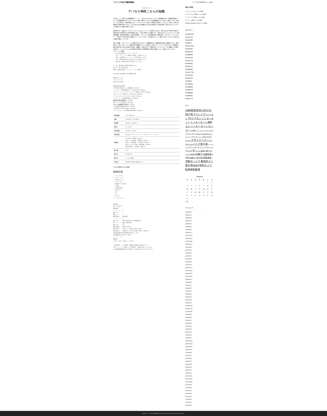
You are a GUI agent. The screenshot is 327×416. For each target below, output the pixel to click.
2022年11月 (188, 343)
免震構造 (192, 154)
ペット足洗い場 (201, 151)
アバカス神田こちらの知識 (121, 167)
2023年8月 (188, 317)
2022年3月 (188, 367)
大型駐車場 (206, 157)
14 (203, 189)
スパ (201, 137)
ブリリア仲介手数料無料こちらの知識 (202, 2)
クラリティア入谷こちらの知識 (194, 11)
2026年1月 (188, 232)
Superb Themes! (180, 413)
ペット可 (190, 150)
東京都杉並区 (189, 66)
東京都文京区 (189, 60)
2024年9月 (188, 279)
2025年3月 (188, 262)
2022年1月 (188, 373)
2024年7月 (188, 285)
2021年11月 (188, 379)
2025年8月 (188, 247)
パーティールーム (192, 147)
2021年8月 (188, 387)
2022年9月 (188, 349)
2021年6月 (188, 393)
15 (207, 189)
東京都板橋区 (189, 69)
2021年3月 (188, 402)
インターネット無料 (201, 122)
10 (187, 189)
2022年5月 (188, 361)
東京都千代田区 (189, 46)
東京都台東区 (189, 49)
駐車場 (188, 169)
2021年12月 (188, 376)
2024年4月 (188, 294)
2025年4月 (188, 259)
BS (199, 110)
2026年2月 (188, 229)
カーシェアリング (201, 130)
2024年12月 (188, 270)
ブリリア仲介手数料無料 (123, 2)
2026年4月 (188, 224)
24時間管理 (191, 110)
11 (191, 189)
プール (211, 147)
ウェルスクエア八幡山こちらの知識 (195, 14)
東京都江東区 (189, 75)
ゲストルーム (192, 134)
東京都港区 (188, 81)
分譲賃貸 (207, 154)
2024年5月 (188, 291)
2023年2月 (188, 335)
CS (209, 110)
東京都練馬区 (189, 87)
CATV (205, 110)
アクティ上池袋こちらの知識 (193, 20)
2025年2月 (188, 264)
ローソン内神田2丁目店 (120, 104)
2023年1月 (188, 338)
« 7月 (186, 201)
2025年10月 (188, 241)
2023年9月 (188, 314)
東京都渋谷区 (189, 78)
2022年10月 (188, 346)
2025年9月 (188, 244)
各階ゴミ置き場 (196, 158)
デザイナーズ (198, 140)
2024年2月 (188, 300)
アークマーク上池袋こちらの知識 (194, 17)
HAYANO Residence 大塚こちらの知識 (196, 23)
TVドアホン (195, 118)
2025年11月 (188, 238)
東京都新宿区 (189, 63)
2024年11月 (188, 273)
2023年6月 (188, 323)
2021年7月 (188, 390)
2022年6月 (188, 358)
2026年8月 (188, 212)
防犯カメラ (205, 165)
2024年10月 (188, 276)
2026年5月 (188, 221)
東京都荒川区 (189, 90)
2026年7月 (188, 215)
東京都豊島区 (189, 95)
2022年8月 (188, 352)
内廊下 (199, 154)
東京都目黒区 (189, 84)
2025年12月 (188, 235)
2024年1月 (188, 303)
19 (195, 192)
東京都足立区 (189, 98)
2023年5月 (188, 326)
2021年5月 (188, 396)
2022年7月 (188, 355)
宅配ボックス (192, 161)
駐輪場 (196, 169)
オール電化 (192, 130)
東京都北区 (188, 43)
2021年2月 (188, 405)
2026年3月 (188, 226)
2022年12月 (188, 341)
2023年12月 (188, 305)
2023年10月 (188, 311)
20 (199, 192)
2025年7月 (188, 250)
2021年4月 (188, 399)
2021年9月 (188, 384)
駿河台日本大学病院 (119, 100)
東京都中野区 (189, 40)
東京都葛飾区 (189, 92)
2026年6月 (188, 218)
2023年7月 (188, 320)
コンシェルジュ (203, 134)
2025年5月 (188, 256)
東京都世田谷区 (189, 34)
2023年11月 (188, 308)
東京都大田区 (189, 57)
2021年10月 (188, 382)
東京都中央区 (189, 37)
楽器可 (196, 165)
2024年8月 (188, 282)
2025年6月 (188, 253)
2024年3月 (188, 297)
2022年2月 (188, 370)
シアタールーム (195, 137)
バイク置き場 (200, 144)
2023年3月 (188, 332)
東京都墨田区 (189, 54)
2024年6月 (188, 288)
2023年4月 (188, 329)
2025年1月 (188, 267)
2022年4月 (188, 364)
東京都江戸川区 (189, 72)
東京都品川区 (189, 51)
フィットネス (204, 147)
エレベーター (192, 126)
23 (211, 192)
